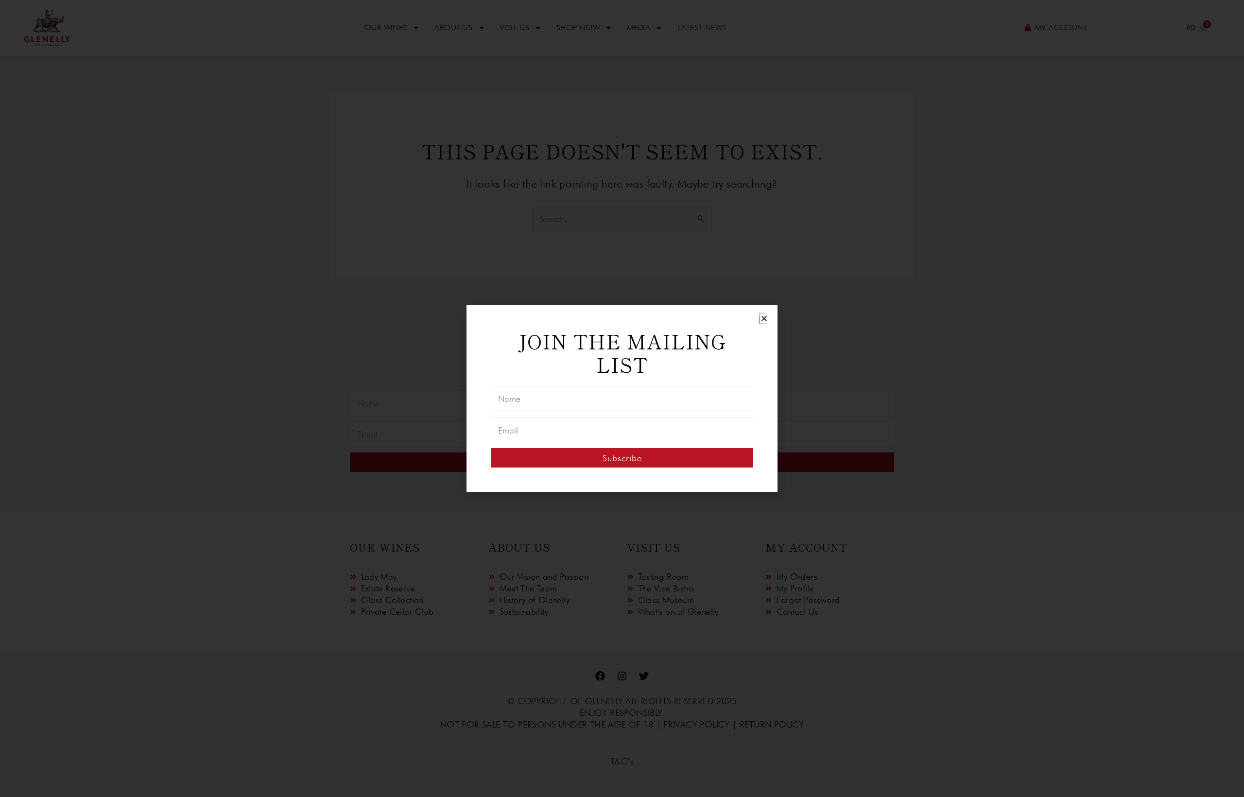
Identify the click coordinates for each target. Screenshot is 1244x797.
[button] (764, 318)
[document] (622, 398)
